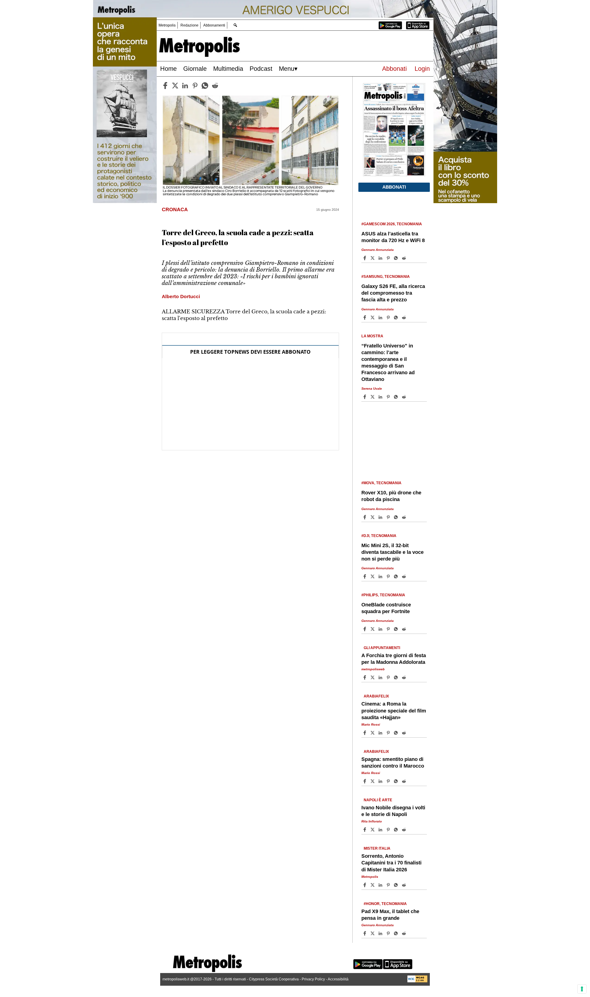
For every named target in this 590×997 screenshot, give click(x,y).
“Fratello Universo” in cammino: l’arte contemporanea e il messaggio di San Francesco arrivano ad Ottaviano (388, 362)
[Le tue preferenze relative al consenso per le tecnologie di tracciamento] (582, 989)
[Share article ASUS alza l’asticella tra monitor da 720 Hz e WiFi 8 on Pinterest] (389, 258)
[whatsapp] (204, 85)
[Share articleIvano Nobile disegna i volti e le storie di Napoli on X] (373, 829)
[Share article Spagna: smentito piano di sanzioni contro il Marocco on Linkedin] (381, 781)
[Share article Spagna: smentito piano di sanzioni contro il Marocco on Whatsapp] (396, 781)
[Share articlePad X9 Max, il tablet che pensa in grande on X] (373, 933)
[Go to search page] (235, 25)
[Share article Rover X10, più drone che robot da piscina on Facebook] (365, 517)
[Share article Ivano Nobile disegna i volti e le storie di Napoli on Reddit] (404, 829)
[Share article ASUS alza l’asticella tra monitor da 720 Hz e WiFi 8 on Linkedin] (381, 258)
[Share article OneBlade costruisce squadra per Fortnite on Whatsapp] (396, 629)
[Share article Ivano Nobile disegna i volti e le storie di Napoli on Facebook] (365, 829)
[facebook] (165, 85)
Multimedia (228, 68)
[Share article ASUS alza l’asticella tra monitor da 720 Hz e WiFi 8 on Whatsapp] (396, 258)
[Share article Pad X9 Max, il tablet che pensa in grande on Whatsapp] (396, 933)
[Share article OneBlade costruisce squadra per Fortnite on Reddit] (404, 629)
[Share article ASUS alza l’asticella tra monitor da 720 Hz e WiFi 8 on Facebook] (365, 258)
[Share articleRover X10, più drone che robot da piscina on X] (373, 517)
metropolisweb (373, 669)
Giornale (195, 68)
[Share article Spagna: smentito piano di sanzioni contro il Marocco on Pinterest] (389, 781)
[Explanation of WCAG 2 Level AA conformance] (417, 981)
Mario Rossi (370, 724)
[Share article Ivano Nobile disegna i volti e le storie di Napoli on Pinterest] (389, 829)
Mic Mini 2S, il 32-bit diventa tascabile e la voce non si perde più (392, 552)
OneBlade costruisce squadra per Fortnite (386, 608)
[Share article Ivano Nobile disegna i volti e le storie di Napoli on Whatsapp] (396, 829)
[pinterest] (195, 85)
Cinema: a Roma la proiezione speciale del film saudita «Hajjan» (393, 710)
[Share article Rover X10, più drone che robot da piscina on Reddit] (404, 517)
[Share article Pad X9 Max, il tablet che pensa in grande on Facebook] (365, 933)
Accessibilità (338, 979)
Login (422, 68)
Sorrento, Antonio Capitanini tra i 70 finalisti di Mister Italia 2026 (391, 862)
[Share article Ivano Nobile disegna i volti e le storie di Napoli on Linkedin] (381, 829)
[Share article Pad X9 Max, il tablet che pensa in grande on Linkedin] (381, 933)
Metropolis (167, 25)
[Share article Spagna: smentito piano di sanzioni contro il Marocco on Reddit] (404, 781)
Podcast (261, 68)
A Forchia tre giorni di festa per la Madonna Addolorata (393, 659)
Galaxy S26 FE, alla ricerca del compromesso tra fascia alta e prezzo (393, 293)
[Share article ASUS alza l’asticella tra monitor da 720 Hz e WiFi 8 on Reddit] (404, 258)
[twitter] (175, 85)
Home (168, 68)
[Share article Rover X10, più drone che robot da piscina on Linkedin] (381, 517)
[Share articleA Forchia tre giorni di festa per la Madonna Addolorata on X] (373, 677)
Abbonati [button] (394, 187)
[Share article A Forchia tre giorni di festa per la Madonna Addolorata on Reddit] (404, 677)
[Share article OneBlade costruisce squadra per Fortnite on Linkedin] (381, 629)
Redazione (189, 25)
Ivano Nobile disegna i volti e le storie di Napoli (393, 811)
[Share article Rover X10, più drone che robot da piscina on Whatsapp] (396, 517)
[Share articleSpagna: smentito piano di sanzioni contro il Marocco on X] (373, 781)
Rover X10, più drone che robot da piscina (391, 496)
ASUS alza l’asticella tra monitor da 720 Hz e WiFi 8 (393, 237)
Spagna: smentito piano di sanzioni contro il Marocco (392, 762)
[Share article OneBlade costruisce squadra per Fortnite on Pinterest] (389, 629)
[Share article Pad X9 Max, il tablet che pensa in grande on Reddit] (404, 933)
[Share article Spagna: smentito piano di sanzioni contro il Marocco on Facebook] (365, 781)
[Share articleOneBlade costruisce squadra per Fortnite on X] (373, 629)
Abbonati (394, 68)
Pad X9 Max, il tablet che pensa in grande (390, 914)
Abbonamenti (214, 25)
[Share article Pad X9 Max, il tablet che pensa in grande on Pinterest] (389, 933)
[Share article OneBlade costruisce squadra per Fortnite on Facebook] (365, 629)
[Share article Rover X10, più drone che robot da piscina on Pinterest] (389, 517)
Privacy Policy (313, 979)
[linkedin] (185, 85)
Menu (286, 68)
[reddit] (215, 85)
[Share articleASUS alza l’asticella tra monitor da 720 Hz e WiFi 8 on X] (373, 258)
